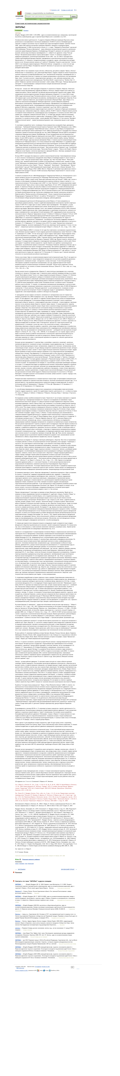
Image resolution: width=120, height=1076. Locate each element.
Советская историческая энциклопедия (32, 19)
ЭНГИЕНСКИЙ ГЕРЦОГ (67, 869)
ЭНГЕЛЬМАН (21, 869)
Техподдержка (38, 966)
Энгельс (17, 914)
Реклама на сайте (46, 966)
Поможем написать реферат (31, 859)
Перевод (25, 30)
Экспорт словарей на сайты (21, 970)
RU (75, 10)
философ (31, 863)
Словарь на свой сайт (67, 10)
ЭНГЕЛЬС (18, 884)
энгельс (17, 928)
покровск (21, 863)
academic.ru (19, 18)
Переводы (52, 19)
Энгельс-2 (18, 891)
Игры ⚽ (68, 19)
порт (26, 863)
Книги (60, 19)
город (16, 863)
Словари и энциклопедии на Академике (39, 13)
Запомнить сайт (55, 10)
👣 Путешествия (20, 968)
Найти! (74, 16)
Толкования (44, 19)
